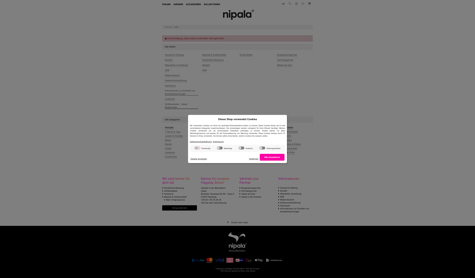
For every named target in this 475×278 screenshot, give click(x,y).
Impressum (218, 141)
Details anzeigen (198, 159)
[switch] (197, 148)
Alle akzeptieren (272, 157)
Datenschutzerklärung (201, 141)
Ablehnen (254, 159)
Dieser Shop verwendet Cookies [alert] (237, 119)
